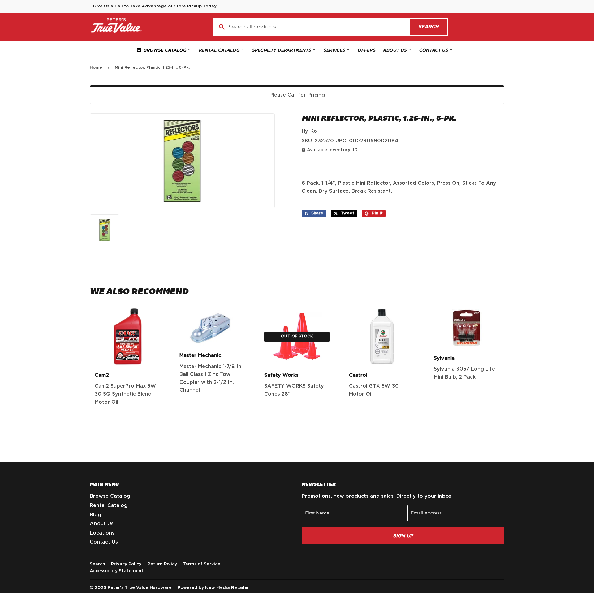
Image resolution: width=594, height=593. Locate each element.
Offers (366, 50)
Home (96, 68)
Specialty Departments (282, 50)
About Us (395, 50)
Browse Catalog (164, 50)
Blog (95, 514)
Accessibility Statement (117, 571)
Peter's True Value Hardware (140, 588)
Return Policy (162, 564)
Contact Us (434, 50)
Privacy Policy (126, 564)
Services (334, 50)
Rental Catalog (220, 50)
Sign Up (403, 536)
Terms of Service (201, 564)
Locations (102, 533)
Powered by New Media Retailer (213, 588)
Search (432, 26)
